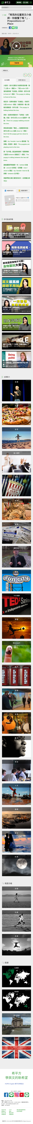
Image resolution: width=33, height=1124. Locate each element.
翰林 (10, 1111)
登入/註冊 (25, 2)
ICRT (10, 1109)
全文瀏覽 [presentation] (7, 80)
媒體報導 (11, 1114)
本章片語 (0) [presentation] (21, 80)
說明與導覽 (19, 1111)
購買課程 (19, 2)
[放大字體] (25, 75)
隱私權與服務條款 (21, 1109)
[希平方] (6, 2)
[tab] (9, 80)
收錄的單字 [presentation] (24, 190)
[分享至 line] (13, 27)
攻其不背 (3, 1109)
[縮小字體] (29, 75)
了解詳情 (16, 63)
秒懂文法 (5, 70)
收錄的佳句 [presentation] (10, 190)
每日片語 (3, 1112)
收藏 (5, 15)
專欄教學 (3, 1114)
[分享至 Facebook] (10, 27)
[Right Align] (31, 3)
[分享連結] (16, 27)
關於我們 (11, 1112)
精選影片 (3, 1111)
